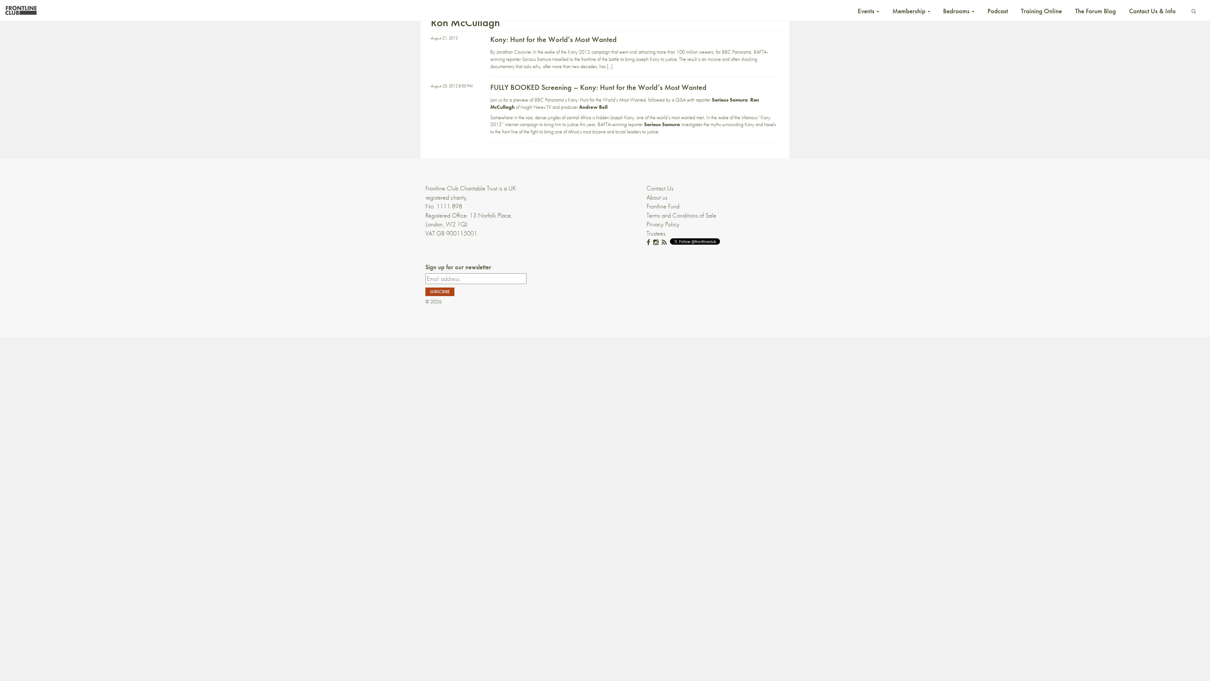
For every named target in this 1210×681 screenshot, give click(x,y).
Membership (909, 11)
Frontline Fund (663, 206)
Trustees (656, 233)
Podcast (998, 11)
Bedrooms (957, 11)
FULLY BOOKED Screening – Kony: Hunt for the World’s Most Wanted (599, 87)
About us (657, 197)
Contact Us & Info (1152, 11)
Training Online (1041, 11)
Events (867, 11)
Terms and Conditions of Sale (681, 215)
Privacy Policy (663, 224)
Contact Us (660, 188)
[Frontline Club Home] (21, 8)
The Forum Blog (1095, 11)
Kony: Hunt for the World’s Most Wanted (553, 39)
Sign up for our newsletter (458, 267)
